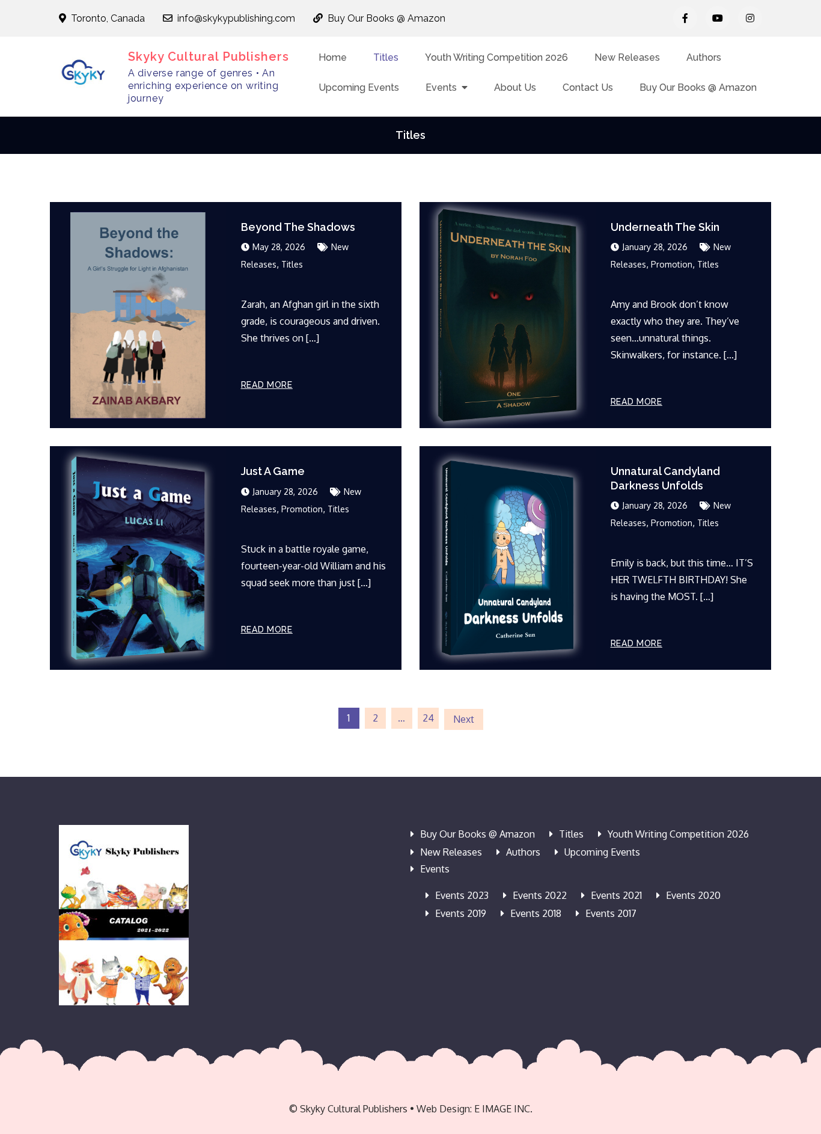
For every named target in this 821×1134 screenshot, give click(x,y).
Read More (267, 385)
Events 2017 (610, 913)
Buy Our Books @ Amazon (386, 18)
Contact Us (588, 87)
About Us (515, 87)
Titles (385, 57)
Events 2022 (540, 895)
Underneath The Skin (665, 227)
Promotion (671, 264)
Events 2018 (535, 913)
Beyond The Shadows (298, 227)
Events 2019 (460, 913)
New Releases (627, 57)
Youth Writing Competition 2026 (496, 57)
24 (428, 718)
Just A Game (273, 471)
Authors (703, 57)
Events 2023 (462, 895)
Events (441, 87)
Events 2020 (693, 895)
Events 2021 (616, 895)
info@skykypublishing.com (236, 18)
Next (463, 719)
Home (333, 57)
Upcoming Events (359, 87)
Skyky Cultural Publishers (208, 56)
